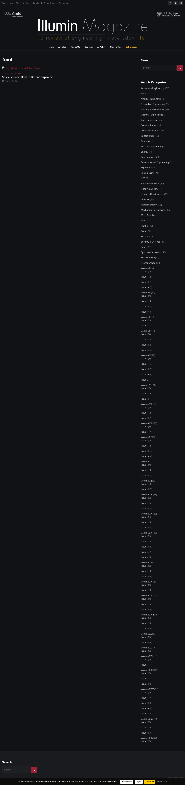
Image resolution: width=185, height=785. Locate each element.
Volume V (146, 355)
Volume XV (146, 562)
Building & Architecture (152, 109)
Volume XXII (16, 73)
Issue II (5, 73)
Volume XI (146, 461)
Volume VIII (147, 423)
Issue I (144, 271)
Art (142, 93)
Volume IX (146, 330)
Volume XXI (146, 647)
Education (146, 141)
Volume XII (146, 480)
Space (144, 247)
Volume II (146, 292)
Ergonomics (147, 167)
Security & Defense (150, 241)
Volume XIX (146, 532)
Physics (144, 225)
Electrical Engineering (152, 146)
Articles (62, 46)
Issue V (144, 379)
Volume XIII (146, 494)
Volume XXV (147, 718)
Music (144, 220)
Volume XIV (146, 513)
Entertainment (148, 157)
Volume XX (146, 633)
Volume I (145, 268)
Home (51, 46)
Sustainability (148, 257)
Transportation (149, 262)
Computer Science (150, 130)
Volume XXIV (147, 689)
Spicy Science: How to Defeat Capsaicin (27, 77)
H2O (143, 178)
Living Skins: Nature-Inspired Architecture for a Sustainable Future (61, 3)
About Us (75, 46)
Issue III (145, 282)
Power (144, 231)
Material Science (149, 204)
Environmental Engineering (155, 162)
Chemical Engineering (152, 114)
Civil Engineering (149, 119)
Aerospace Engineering (153, 88)
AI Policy (101, 46)
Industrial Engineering (152, 194)
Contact (89, 46)
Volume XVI (146, 581)
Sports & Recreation (151, 252)
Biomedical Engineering (153, 104)
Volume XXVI (147, 738)
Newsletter (115, 46)
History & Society (149, 188)
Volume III (146, 317)
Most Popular (148, 215)
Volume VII (146, 404)
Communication (149, 125)
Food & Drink (147, 172)
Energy (144, 151)
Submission (131, 46)
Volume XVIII (147, 614)
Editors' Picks (147, 135)
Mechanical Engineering (153, 209)
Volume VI (146, 385)
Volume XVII (147, 595)
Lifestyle (145, 199)
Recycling (145, 236)
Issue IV (145, 287)
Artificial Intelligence (151, 98)
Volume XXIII (147, 670)
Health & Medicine (150, 183)
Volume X (145, 437)
